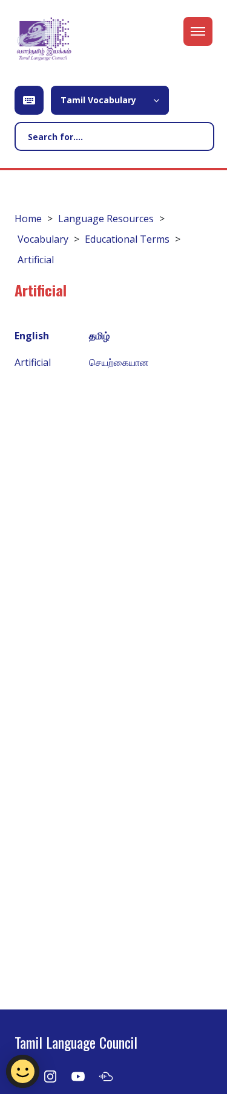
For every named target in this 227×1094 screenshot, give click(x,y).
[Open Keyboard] (29, 100)
